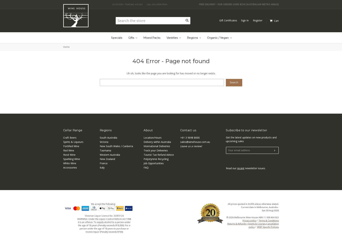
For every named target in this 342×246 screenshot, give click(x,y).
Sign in (245, 20)
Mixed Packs (151, 37)
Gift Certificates (228, 20)
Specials (116, 37)
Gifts (131, 37)
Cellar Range (72, 130)
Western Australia (110, 154)
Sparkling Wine (71, 159)
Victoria (104, 142)
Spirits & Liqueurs (73, 142)
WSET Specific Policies (268, 227)
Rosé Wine (69, 154)
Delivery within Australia (157, 142)
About (148, 130)
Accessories (70, 167)
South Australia (108, 137)
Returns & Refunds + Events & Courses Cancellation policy (253, 225)
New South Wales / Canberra (116, 146)
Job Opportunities (154, 163)
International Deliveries (157, 146)
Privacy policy (249, 220)
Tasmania (105, 150)
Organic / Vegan (218, 37)
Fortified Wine (71, 146)
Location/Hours (153, 137)
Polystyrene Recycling (156, 159)
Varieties (172, 37)
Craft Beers (69, 137)
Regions (193, 37)
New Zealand (107, 159)
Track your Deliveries (156, 150)
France (104, 163)
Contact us (188, 130)
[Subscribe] (275, 150)
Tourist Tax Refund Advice (159, 154)
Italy (102, 167)
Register (257, 20)
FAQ (146, 167)
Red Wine (68, 150)
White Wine (69, 163)
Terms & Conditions (269, 220)
